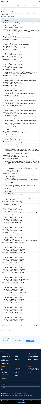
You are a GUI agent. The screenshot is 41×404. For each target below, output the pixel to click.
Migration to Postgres (32, 355)
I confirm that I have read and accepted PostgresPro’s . (15, 393)
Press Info (16, 375)
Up (5, 5)
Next (37, 5)
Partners (16, 369)
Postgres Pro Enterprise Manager (5, 358)
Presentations (17, 359)
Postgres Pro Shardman (5, 356)
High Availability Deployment (33, 356)
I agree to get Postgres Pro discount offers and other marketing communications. (18, 395)
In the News (17, 372)
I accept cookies (22, 402)
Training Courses (4, 369)
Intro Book (3, 371)
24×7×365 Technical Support (33, 353)
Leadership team (18, 368)
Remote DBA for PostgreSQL (33, 359)
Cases (16, 371)
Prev (3, 5)
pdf (11, 330)
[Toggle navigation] (39, 2)
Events (2, 368)
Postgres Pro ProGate (5, 360)
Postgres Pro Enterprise (8, 340)
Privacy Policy (25, 393)
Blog (15, 353)
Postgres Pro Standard (20, 340)
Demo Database (4, 372)
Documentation (17, 355)
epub (4, 330)
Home (34, 5)
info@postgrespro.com (32, 370)
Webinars (16, 356)
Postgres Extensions (5, 363)
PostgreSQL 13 (30, 340)
